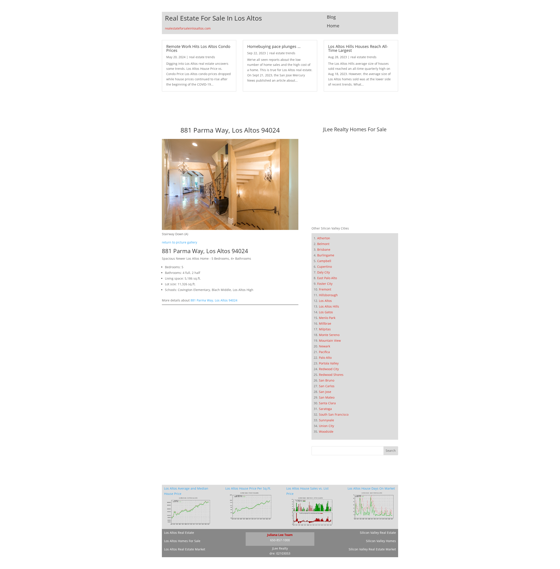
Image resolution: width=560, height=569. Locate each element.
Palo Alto (325, 357)
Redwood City (329, 369)
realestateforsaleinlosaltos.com (188, 28)
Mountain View (330, 340)
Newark (324, 346)
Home (333, 26)
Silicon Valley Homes (381, 541)
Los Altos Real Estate (179, 532)
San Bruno (326, 380)
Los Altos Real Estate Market (184, 549)
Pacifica (324, 352)
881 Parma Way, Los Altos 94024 (214, 300)
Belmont (323, 244)
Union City (326, 426)
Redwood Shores (331, 375)
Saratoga (325, 409)
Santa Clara (327, 403)
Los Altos (325, 301)
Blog (331, 17)
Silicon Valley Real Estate (378, 532)
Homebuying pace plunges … (274, 46)
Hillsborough (328, 295)
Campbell (324, 261)
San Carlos (326, 386)
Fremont (325, 289)
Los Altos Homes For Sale (182, 541)
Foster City (324, 284)
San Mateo (326, 397)
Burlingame (325, 255)
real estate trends (202, 57)
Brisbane (323, 249)
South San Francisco (333, 414)
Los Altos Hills (329, 306)
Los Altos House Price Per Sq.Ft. (248, 488)
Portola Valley (329, 363)
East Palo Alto (327, 278)
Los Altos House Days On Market (371, 488)
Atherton (323, 238)
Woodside (326, 431)
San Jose (325, 392)
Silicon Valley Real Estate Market (372, 549)
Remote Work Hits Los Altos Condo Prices (198, 48)
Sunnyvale (326, 420)
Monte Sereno (329, 335)
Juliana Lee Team (280, 535)
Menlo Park (327, 318)
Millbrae (325, 323)
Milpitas (325, 329)
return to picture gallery (179, 242)
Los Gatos (326, 312)
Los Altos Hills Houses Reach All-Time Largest (358, 48)
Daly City (323, 272)
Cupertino (324, 266)
